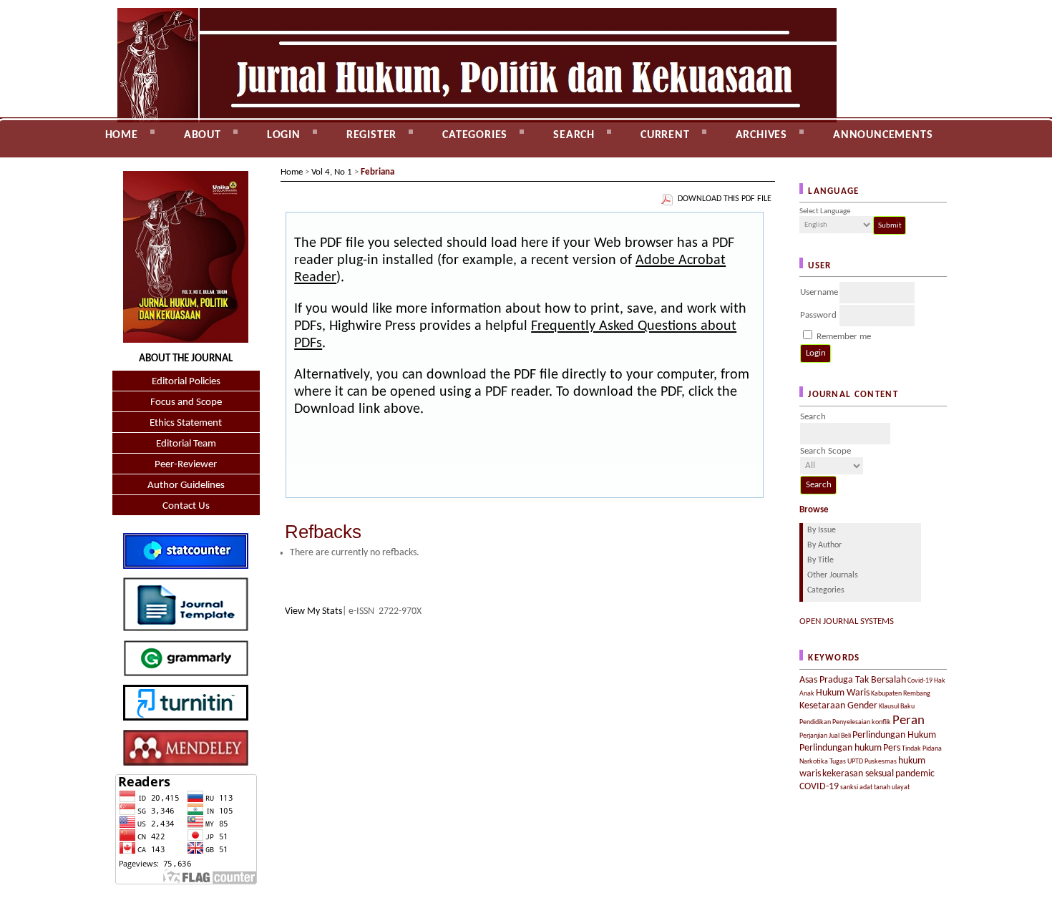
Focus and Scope (186, 402)
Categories (825, 590)
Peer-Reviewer (186, 464)
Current (665, 135)
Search (574, 135)
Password (818, 315)
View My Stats (313, 611)
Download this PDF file (724, 199)
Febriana (377, 172)
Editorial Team (186, 444)
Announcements (882, 135)
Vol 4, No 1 (331, 172)
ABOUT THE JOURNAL (186, 358)
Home (121, 135)
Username (819, 292)
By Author (824, 545)
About (202, 135)
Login (284, 135)
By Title (820, 560)
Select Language (824, 211)
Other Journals (832, 575)
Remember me (844, 336)
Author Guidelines (186, 485)
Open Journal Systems (846, 621)
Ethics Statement (186, 423)
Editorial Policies (186, 381)
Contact (125, 165)
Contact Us (186, 506)
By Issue (821, 530)
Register (371, 135)
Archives (761, 135)
